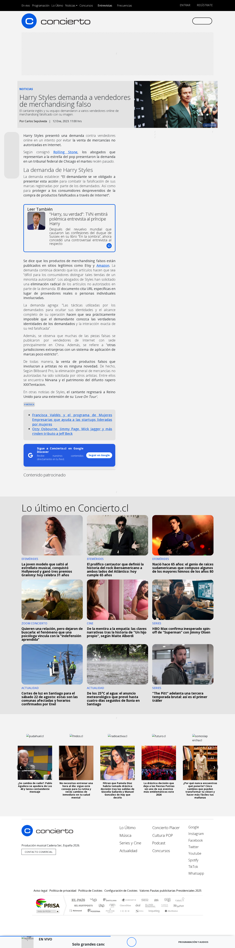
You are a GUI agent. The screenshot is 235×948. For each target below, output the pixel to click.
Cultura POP (162, 835)
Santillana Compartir (129, 900)
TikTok (193, 866)
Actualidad (128, 850)
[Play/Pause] (131, 942)
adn (167, 900)
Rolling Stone (65, 152)
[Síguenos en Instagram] (155, 21)
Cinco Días (125, 905)
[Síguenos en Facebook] (161, 21)
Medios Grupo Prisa (47, 911)
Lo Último (57, 5)
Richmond (76, 915)
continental (138, 905)
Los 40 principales (94, 900)
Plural (109, 915)
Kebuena (180, 905)
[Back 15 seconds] (122, 942)
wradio (111, 905)
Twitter (193, 847)
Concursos (86, 5)
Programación (40, 5)
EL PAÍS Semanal (147, 905)
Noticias (70, 5)
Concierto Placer (166, 827)
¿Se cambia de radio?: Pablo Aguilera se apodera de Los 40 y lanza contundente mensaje (35, 787)
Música (29, 404)
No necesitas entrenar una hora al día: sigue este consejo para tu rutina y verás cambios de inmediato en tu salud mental (76, 790)
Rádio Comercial (184, 915)
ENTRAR (184, 5)
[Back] (112, 942)
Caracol (180, 900)
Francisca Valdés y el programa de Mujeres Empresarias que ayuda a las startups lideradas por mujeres (72, 420)
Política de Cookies (90, 890)
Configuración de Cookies (120, 890)
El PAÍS (78, 900)
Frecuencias (124, 5)
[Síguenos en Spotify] (178, 21)
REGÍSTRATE (204, 5)
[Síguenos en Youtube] (172, 21)
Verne (157, 905)
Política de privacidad (62, 890)
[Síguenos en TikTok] (183, 21)
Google (193, 827)
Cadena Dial (168, 905)
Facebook (195, 840)
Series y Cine (130, 843)
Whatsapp (196, 873)
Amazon (103, 265)
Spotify (193, 860)
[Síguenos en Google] (149, 21)
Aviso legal (40, 890)
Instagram (196, 833)
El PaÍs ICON (124, 915)
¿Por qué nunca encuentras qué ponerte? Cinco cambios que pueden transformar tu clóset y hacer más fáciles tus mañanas (200, 790)
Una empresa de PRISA (47, 903)
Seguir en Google (99, 455)
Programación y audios (193, 942)
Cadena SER (145, 900)
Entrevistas (105, 5)
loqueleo (153, 915)
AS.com (156, 900)
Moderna (93, 915)
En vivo (26, 5)
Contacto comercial (39, 851)
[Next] (150, 942)
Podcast (158, 843)
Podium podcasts (76, 910)
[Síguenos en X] (166, 21)
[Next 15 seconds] (141, 942)
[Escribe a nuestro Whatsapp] (189, 21)
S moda (138, 915)
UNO (101, 905)
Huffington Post (82, 905)
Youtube (194, 853)
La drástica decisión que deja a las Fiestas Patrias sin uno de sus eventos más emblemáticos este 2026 (158, 788)
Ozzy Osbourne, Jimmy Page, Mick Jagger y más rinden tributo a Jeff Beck (72, 431)
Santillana (110, 900)
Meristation (169, 915)
